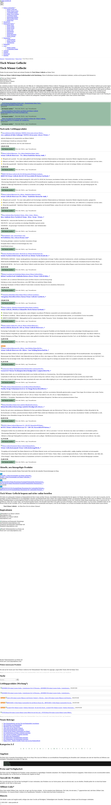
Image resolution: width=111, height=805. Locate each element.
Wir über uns (6, 765)
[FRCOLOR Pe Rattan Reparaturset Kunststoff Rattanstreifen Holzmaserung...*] (22, 482)
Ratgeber (5, 55)
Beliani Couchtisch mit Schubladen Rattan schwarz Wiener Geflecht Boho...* (25, 276)
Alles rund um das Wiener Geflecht (13, 728)
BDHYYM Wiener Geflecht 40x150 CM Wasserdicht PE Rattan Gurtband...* (25, 176)
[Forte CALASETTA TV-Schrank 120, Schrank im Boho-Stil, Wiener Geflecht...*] (23, 118)
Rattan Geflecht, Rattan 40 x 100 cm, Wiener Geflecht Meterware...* (23, 327)
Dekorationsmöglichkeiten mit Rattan (13, 729)
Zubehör (5, 52)
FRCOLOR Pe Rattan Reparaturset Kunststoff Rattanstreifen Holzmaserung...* (21, 483)
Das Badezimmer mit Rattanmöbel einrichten (15, 737)
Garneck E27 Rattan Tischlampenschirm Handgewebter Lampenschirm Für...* (26, 371)
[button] (0, 804)
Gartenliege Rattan (12, 15)
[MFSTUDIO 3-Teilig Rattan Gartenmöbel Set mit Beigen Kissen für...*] (25, 702)
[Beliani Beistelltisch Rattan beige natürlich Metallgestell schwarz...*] (19, 404)
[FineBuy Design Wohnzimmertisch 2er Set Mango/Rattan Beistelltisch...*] (21, 386)
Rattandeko (6, 44)
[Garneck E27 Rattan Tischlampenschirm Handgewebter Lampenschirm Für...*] (22, 368)
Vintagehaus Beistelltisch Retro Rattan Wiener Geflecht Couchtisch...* (23, 297)
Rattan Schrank (11, 36)
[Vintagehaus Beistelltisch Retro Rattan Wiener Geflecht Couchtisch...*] (20, 294)
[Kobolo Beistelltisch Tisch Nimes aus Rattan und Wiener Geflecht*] (19, 111)
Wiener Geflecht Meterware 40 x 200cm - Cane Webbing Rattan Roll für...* (25, 350)
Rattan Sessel (10, 28)
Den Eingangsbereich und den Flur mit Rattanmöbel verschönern (21, 723)
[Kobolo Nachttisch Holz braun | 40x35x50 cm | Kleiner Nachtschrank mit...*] (22, 253)
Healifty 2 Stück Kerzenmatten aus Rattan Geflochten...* (15, 477)
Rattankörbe (6, 38)
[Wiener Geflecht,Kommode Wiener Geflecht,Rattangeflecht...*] (18, 446)
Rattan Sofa (10, 30)
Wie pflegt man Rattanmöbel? (11, 736)
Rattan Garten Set (12, 9)
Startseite (2, 58)
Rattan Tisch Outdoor (13, 14)
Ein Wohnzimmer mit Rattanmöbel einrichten (15, 739)
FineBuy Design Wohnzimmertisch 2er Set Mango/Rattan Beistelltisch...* (24, 389)
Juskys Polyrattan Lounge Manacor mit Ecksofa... (58, 698)
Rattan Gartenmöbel (8, 8)
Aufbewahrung (11, 39)
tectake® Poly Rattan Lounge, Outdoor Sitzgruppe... (60, 707)
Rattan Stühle (10, 27)
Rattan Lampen (11, 47)
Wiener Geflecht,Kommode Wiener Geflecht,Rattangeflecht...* (21, 448)
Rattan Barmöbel (11, 34)
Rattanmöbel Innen (8, 23)
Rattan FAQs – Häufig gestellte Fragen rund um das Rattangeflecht (21, 740)
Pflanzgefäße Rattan (12, 19)
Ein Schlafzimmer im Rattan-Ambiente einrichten (16, 733)
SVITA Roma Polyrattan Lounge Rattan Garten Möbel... (57, 712)
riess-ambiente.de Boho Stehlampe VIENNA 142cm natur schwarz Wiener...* (25, 135)
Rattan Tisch (10, 25)
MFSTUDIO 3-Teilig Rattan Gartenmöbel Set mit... (58, 702)
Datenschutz (6, 763)
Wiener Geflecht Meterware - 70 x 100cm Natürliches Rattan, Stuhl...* (23, 155)
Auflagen (6, 50)
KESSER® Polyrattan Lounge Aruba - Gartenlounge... (55, 688)
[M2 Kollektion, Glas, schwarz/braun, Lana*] (13, 235)
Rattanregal (10, 33)
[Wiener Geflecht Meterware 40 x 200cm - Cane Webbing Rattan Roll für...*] (21, 348)
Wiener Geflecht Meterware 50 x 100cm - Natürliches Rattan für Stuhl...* (24, 196)
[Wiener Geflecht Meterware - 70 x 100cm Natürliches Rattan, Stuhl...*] (20, 153)
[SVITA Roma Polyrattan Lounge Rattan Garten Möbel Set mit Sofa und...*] (21, 712)
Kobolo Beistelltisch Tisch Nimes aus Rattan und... (14, 112)
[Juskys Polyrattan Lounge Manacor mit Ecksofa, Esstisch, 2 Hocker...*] (25, 698)
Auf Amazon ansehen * (8, 108)
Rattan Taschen (11, 41)
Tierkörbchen (10, 42)
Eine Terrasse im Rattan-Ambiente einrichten (15, 734)
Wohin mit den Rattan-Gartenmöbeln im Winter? (16, 731)
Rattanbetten (10, 31)
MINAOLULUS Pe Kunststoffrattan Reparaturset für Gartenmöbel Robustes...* (22, 489)
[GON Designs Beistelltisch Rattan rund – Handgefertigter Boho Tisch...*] (21, 103)
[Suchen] (17, 680)
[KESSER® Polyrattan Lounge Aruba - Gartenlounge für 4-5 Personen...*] (21, 688)
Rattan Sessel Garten (12, 11)
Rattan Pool (10, 20)
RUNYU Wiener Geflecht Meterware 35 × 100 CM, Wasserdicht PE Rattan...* (26, 427)
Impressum (6, 762)
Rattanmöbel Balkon (12, 17)
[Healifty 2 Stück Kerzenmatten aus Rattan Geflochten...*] (16, 475)
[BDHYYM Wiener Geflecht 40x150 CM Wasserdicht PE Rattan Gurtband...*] (22, 174)
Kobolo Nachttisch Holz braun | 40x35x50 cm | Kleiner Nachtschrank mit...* (25, 256)
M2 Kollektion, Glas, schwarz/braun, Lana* (15, 237)
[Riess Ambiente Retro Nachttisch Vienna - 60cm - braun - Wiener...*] (20, 215)
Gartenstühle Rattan (12, 12)
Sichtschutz (6, 54)
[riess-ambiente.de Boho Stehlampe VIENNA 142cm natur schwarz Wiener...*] (22, 133)
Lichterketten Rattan (12, 49)
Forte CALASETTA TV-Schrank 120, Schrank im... (15, 120)
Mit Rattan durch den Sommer (11, 726)
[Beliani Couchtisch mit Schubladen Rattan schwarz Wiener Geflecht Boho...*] (22, 274)
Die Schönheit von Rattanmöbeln (12, 725)
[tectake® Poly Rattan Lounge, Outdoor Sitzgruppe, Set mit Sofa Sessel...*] (26, 707)
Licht (4, 46)
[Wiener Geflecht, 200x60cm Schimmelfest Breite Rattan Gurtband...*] (20, 307)
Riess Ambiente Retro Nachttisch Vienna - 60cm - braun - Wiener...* (22, 217)
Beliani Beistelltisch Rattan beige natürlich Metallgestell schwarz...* (22, 407)
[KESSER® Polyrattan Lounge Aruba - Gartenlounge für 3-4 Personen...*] (21, 693)
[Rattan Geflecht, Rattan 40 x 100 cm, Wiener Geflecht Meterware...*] (20, 325)
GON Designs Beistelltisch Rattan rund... (12, 105)
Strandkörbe (6, 22)
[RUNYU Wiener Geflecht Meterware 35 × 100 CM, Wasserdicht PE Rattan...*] (22, 425)
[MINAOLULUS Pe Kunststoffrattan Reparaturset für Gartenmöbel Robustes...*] (22, 488)
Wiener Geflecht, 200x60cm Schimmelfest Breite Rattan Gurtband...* (23, 309)
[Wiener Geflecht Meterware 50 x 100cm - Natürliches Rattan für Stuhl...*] (21, 194)
